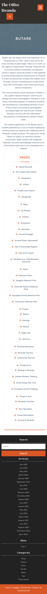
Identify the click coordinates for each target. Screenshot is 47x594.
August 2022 (23, 499)
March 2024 (23, 475)
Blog (25, 204)
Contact (25, 217)
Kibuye (26, 326)
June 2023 (24, 489)
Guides (23, 569)
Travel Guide (23, 580)
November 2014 (23, 531)
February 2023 (23, 492)
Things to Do (25, 365)
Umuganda (26, 197)
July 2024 (23, 468)
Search (23, 453)
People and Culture (26, 190)
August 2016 (23, 527)
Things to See (25, 396)
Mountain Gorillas (26, 401)
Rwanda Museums (25, 346)
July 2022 (23, 503)
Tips (23, 576)
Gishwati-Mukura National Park (26, 287)
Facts (23, 566)
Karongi (26, 320)
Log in (23, 546)
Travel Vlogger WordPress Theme (22, 587)
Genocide (25, 229)
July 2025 (23, 464)
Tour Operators (25, 409)
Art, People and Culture (26, 172)
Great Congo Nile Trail (26, 383)
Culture (23, 562)
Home (25, 269)
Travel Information (25, 415)
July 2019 (23, 513)
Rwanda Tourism (25, 353)
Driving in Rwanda (26, 420)
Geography (26, 178)
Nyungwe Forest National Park (26, 295)
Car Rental (25, 210)
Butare (26, 314)
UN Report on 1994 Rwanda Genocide (26, 260)
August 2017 (23, 520)
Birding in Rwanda (26, 370)
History (26, 184)
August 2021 (23, 506)
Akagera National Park (26, 280)
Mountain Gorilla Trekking (26, 389)
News (23, 573)
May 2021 (23, 510)
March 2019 (23, 517)
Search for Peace (26, 253)
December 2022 (23, 496)
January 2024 (23, 478)
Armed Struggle (26, 234)
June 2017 (24, 524)
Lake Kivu (26, 339)
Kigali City (26, 333)
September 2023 (23, 482)
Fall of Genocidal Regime (26, 247)
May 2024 (23, 471)
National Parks (25, 275)
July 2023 (23, 485)
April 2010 (23, 534)
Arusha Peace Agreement (26, 240)
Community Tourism (26, 358)
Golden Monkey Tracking (26, 376)
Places (25, 309)
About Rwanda (25, 167)
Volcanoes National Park (26, 301)
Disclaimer (25, 223)
